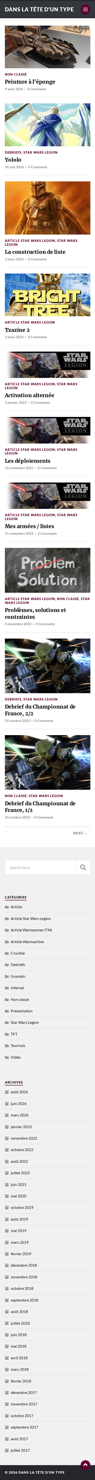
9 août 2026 (14, 89)
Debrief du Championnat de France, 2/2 (40, 710)
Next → (80, 833)
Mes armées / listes (29, 526)
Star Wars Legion (40, 152)
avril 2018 (19, 1357)
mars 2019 (19, 1242)
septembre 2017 (24, 1427)
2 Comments (47, 533)
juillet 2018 (20, 1323)
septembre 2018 (24, 1300)
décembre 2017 (24, 1392)
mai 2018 (18, 1346)
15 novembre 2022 (19, 468)
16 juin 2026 (14, 167)
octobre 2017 (22, 1415)
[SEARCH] (83, 867)
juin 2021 (19, 1184)
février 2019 (21, 1253)
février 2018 (21, 1381)
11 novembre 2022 (19, 533)
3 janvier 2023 (16, 402)
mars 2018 (19, 1369)
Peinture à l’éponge (30, 82)
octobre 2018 (22, 1288)
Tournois (18, 1045)
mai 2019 (18, 1230)
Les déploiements (28, 461)
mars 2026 (19, 1115)
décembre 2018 (24, 1265)
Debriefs (13, 152)
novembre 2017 (24, 1403)
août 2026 (19, 1091)
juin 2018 (19, 1334)
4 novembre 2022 (18, 624)
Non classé (16, 74)
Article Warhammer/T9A (31, 929)
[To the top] (85, 1465)
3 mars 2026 (14, 259)
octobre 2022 (22, 1149)
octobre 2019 (22, 1207)
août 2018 (19, 1311)
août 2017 (19, 1438)
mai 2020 (18, 1196)
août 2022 (19, 1161)
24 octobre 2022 (17, 817)
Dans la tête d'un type (39, 9)
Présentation (22, 1010)
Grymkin (18, 976)
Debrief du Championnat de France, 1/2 (40, 807)
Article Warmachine (27, 941)
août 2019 (19, 1219)
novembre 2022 (24, 1138)
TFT (14, 1034)
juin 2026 (19, 1103)
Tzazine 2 (17, 330)
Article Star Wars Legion (30, 241)
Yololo (13, 160)
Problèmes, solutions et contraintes (35, 613)
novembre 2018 (24, 1276)
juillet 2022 (20, 1172)
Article (16, 906)
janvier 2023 (21, 1126)
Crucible (18, 953)
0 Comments (36, 89)
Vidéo (16, 1057)
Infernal (17, 987)
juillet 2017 (20, 1450)
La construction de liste (35, 252)
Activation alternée (29, 395)
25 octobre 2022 (17, 721)
